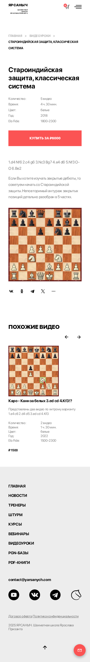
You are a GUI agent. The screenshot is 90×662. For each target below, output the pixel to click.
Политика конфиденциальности (55, 616)
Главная (15, 36)
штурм (15, 515)
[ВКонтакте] (11, 291)
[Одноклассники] (22, 291)
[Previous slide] (67, 337)
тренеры (17, 505)
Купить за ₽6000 (45, 138)
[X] (43, 291)
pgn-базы (18, 553)
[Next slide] (79, 337)
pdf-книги (19, 563)
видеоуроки (21, 543)
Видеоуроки (40, 36)
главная (17, 486)
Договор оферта (20, 616)
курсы (15, 524)
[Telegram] (32, 291)
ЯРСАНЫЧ (18, 8)
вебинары (18, 534)
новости (17, 495)
